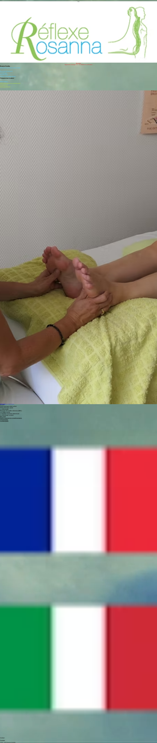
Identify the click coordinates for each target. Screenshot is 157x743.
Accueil (2, 405)
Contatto (2, 740)
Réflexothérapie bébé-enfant (8, 406)
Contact (2, 738)
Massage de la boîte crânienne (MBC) (11, 410)
